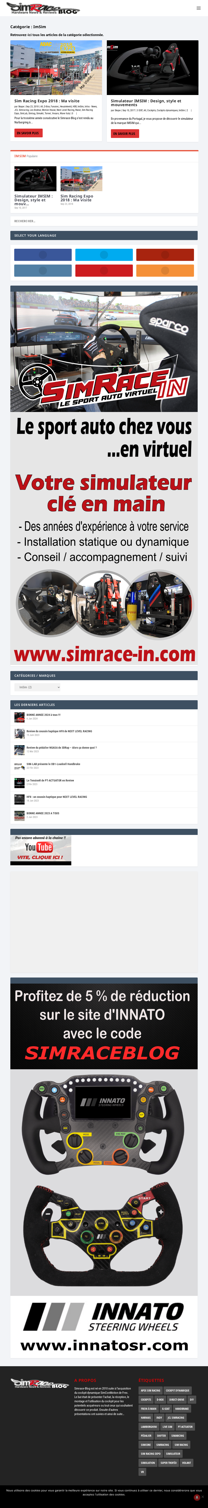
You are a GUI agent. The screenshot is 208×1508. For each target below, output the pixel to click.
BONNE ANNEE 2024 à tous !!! (44, 714)
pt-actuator (185, 1427)
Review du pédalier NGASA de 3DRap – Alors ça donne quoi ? (62, 747)
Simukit (40, 113)
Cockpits (151, 110)
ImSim (81, 106)
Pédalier (146, 1436)
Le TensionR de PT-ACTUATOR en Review (50, 780)
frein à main (148, 1409)
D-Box (47, 106)
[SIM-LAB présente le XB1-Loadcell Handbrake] (19, 767)
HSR (75, 106)
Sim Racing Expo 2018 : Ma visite (46, 101)
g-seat (166, 1409)
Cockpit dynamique (177, 1390)
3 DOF (140, 110)
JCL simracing (176, 1417)
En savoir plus (28, 133)
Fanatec (55, 106)
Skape (21, 106)
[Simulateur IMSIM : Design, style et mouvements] (152, 67)
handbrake (182, 1409)
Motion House (49, 110)
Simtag (31, 113)
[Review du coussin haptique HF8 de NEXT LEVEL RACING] (19, 734)
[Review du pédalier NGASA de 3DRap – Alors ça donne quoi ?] (19, 750)
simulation (148, 1463)
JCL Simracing (21, 110)
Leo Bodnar (35, 110)
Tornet (48, 113)
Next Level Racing (65, 110)
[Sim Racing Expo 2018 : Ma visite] (56, 67)
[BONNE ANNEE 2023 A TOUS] (19, 816)
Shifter (161, 1436)
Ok (105, 1501)
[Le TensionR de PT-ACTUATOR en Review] (19, 783)
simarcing (177, 1436)
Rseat (78, 110)
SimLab (23, 113)
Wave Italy (65, 113)
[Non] (202, 1497)
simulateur (173, 1454)
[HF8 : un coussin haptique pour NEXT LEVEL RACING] (19, 799)
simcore (146, 1445)
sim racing (181, 1445)
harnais (146, 1417)
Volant (186, 1463)
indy (159, 1417)
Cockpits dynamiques (167, 110)
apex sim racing (150, 1390)
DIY (192, 1399)
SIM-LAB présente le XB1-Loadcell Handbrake (53, 764)
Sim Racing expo (150, 1454)
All (41, 106)
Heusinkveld (66, 106)
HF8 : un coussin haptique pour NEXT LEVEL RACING (57, 796)
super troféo (169, 1463)
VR (142, 1472)
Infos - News (91, 106)
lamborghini (149, 1427)
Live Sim (167, 1427)
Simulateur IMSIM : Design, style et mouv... (33, 199)
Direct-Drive (176, 1399)
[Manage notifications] (197, 1497)
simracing (162, 1445)
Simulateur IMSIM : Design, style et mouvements (146, 102)
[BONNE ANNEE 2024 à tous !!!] (19, 717)
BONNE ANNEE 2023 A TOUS (43, 813)
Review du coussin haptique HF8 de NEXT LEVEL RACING (59, 731)
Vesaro (55, 113)
